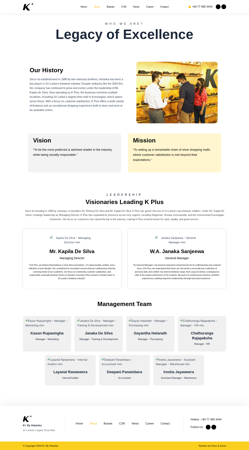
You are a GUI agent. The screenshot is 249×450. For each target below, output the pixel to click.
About (97, 6)
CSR (123, 6)
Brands (110, 6)
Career (149, 6)
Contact (164, 6)
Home (83, 6)
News (136, 6)
